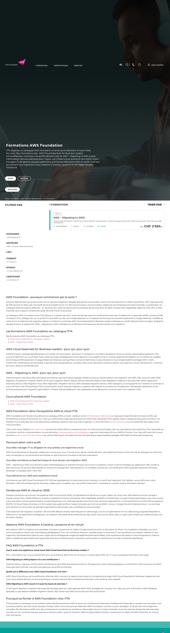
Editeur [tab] (24, 178)
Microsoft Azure (38, 429)
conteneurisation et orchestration (73, 432)
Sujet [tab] (10, 178)
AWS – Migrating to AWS (69, 217)
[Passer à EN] (120, 65)
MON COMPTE (157, 65)
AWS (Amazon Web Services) (100, 416)
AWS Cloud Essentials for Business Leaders (30, 339)
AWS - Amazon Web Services (31, 198)
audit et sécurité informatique (29, 435)
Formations (42, 65)
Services (78, 65)
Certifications (61, 65)
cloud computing (118, 422)
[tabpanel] (85, 182)
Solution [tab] (12, 189)
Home (7, 198)
